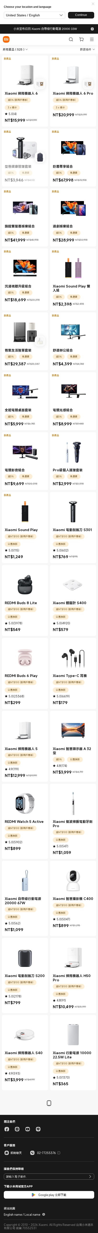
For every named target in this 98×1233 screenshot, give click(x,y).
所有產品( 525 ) (13, 49)
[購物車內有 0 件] (81, 39)
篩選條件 (85, 49)
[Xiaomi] (6, 39)
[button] (93, 4)
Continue (81, 15)
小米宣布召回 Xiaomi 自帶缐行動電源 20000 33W (45, 29)
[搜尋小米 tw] (71, 39)
